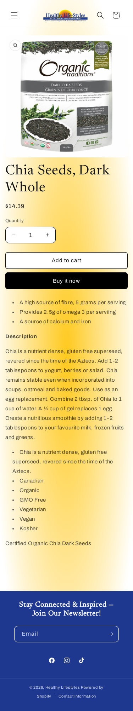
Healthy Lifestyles (62, 687)
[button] (14, 15)
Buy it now (66, 281)
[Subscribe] (110, 634)
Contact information (77, 696)
